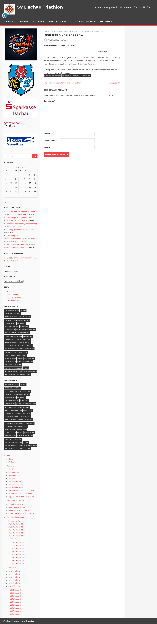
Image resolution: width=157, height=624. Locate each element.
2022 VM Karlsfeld (15, 536)
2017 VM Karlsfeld (17, 554)
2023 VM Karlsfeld (15, 533)
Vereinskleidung (11, 371)
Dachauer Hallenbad (12, 314)
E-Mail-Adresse (50, 140)
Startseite (8, 22)
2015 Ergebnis (15, 608)
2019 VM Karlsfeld (17, 548)
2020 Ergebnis (15, 593)
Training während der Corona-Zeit (20, 230)
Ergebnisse (105, 22)
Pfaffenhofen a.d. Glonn (14, 349)
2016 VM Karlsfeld (17, 557)
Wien (28, 374)
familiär (8, 320)
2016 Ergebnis (15, 605)
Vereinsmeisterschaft (84, 22)
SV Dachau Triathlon (40, 7)
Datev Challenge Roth (52, 76)
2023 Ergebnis (14, 580)
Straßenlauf (29, 358)
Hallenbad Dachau (12, 326)
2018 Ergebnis (15, 599)
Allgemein (73, 31)
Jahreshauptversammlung (26, 330)
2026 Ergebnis (14, 571)
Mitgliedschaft (14, 476)
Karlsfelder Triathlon (13, 336)
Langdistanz (66, 76)
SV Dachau (12, 462)
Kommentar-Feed (14, 297)
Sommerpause (22, 355)
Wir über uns (13, 473)
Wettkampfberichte (96, 31)
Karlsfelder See (23, 333)
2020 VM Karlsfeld (17, 545)
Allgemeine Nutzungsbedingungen (22, 513)
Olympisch (29, 346)
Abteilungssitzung (12, 310)
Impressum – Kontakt (58, 22)
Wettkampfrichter (15, 487)
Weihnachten (10, 374)
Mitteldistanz (25, 342)
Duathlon (26, 317)
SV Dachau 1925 (10, 362)
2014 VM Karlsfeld (17, 563)
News (87, 31)
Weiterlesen (92, 64)
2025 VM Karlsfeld (15, 527)
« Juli (6, 201)
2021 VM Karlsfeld (17, 542)
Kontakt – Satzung (15, 504)
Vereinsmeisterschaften (28, 371)
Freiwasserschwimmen (21, 320)
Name (47, 134)
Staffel (20, 358)
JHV (6, 333)
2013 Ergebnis (15, 614)
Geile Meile (21, 323)
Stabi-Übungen (10, 358)
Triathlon (37, 22)
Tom (65, 40)
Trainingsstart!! (114, 83)
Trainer (11, 484)
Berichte (81, 31)
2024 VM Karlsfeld (15, 530)
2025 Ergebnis (14, 574)
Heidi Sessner (10, 330)
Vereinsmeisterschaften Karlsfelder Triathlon (63, 83)
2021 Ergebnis (15, 590)
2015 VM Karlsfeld (17, 560)
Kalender (24, 22)
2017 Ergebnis (15, 602)
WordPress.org (13, 300)
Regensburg (29, 349)
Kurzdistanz (27, 336)
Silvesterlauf (10, 355)
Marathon (26, 339)
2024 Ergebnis (14, 577)
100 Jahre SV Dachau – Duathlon (21, 490)
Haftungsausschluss (16, 507)
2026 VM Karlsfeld (15, 524)
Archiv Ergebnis (14, 586)
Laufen (18, 339)
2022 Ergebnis (14, 583)
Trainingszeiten (14, 481)
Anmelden (11, 291)
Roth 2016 (76, 76)
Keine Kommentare (61, 31)
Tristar (26, 368)
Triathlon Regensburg (13, 368)
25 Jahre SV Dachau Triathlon (20, 493)
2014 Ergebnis (15, 611)
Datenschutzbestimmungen (19, 510)
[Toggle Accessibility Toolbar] (4, 15)
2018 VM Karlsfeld (17, 551)
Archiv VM (12, 539)
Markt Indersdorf (11, 342)
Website (47, 147)
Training (11, 478)
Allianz (23, 310)
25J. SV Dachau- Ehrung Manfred (21, 496)
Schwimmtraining (20, 352)
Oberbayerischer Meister (14, 346)
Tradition (8, 365)
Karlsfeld (12, 333)
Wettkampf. (86, 76)
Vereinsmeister (14, 521)
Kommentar (49, 101)
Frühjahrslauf (10, 323)
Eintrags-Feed (12, 294)
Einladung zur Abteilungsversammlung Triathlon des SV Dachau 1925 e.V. (20, 238)
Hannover (24, 326)
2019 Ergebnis (15, 596)
